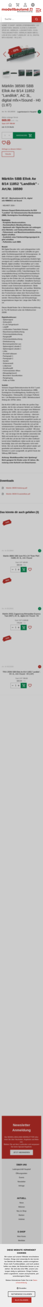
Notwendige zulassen (21, 1294)
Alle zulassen (21, 1300)
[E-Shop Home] (17, 11)
